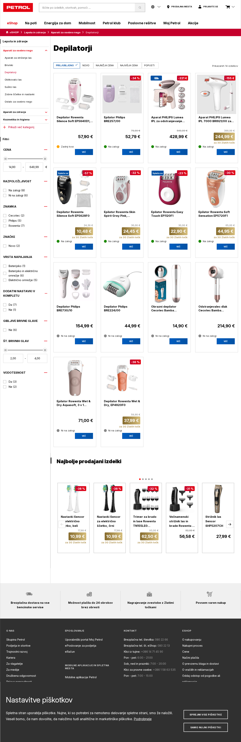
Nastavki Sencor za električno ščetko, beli (72, 521)
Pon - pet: (130, 657)
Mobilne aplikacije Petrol (81, 677)
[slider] (5, 159)
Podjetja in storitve (18, 645)
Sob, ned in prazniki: (136, 663)
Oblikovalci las (13, 79)
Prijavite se (210, 6)
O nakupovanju (191, 639)
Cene (185, 651)
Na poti (31, 23)
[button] (62, 524)
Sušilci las (10, 86)
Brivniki (9, 65)
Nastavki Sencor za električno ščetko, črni (108, 521)
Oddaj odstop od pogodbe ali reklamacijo (201, 678)
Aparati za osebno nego (65, 32)
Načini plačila (190, 657)
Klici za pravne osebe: (138, 669)
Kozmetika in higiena (16, 119)
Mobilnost (87, 23)
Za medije (12, 669)
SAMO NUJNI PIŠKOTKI (205, 727)
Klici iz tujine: (132, 651)
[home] (18, 7)
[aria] (12, 32)
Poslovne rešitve (142, 23)
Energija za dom (57, 23)
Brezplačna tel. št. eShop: (140, 645)
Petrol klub (111, 23)
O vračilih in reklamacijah (198, 669)
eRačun (70, 651)
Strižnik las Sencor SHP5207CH (214, 521)
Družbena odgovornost (21, 675)
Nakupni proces (192, 645)
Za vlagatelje (14, 663)
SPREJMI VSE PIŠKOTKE (206, 714)
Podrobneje (143, 719)
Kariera (10, 657)
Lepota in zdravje (35, 32)
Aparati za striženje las (18, 57)
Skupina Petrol (15, 639)
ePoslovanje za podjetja (80, 645)
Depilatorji (10, 72)
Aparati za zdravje (14, 111)
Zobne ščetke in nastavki (19, 94)
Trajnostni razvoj (16, 651)
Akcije (193, 23)
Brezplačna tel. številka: (139, 639)
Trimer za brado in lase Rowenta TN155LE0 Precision (144, 521)
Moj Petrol (171, 23)
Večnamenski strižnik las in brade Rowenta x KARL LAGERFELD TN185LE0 (182, 521)
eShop (12, 23)
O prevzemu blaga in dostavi (200, 663)
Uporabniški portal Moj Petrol (84, 639)
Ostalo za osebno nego (18, 101)
